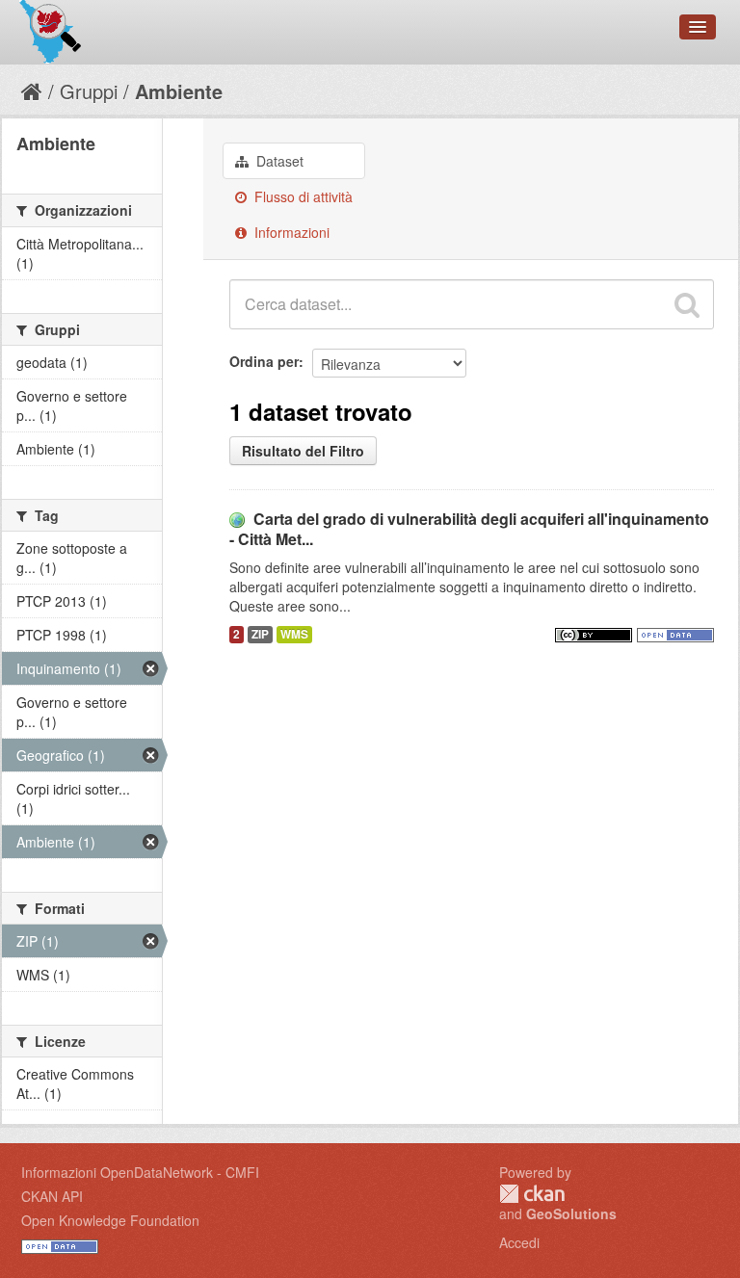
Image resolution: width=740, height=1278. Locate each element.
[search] (687, 304)
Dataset (278, 160)
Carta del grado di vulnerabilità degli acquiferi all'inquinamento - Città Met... (469, 529)
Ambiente (179, 91)
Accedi (519, 1242)
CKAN (532, 1194)
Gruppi (89, 91)
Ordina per (264, 361)
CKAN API (52, 1196)
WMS (294, 634)
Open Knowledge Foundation (110, 1220)
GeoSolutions (571, 1213)
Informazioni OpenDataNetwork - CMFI (140, 1172)
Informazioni (290, 232)
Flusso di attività (302, 196)
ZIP (260, 634)
